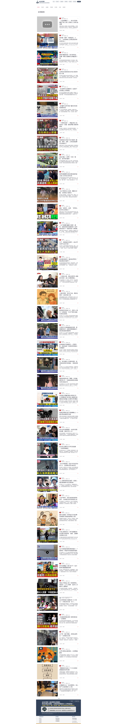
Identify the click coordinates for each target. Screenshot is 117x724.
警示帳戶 (42, 7)
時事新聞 (64, 7)
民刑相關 (51, 7)
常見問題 (56, 7)
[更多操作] (78, 18)
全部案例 (38, 7)
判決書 (60, 7)
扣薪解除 (47, 7)
